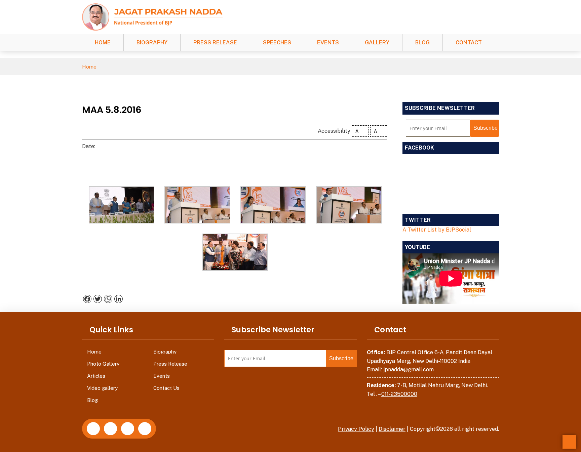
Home (103, 42)
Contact (469, 42)
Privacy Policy (356, 429)
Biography (152, 42)
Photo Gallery (103, 364)
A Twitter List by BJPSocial (436, 230)
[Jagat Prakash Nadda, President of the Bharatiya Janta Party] (152, 16)
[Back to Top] (569, 442)
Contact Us (166, 388)
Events (328, 42)
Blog (422, 42)
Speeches (277, 42)
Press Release (215, 42)
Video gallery (102, 388)
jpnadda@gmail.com (408, 369)
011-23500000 (399, 394)
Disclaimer (392, 429)
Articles (96, 376)
